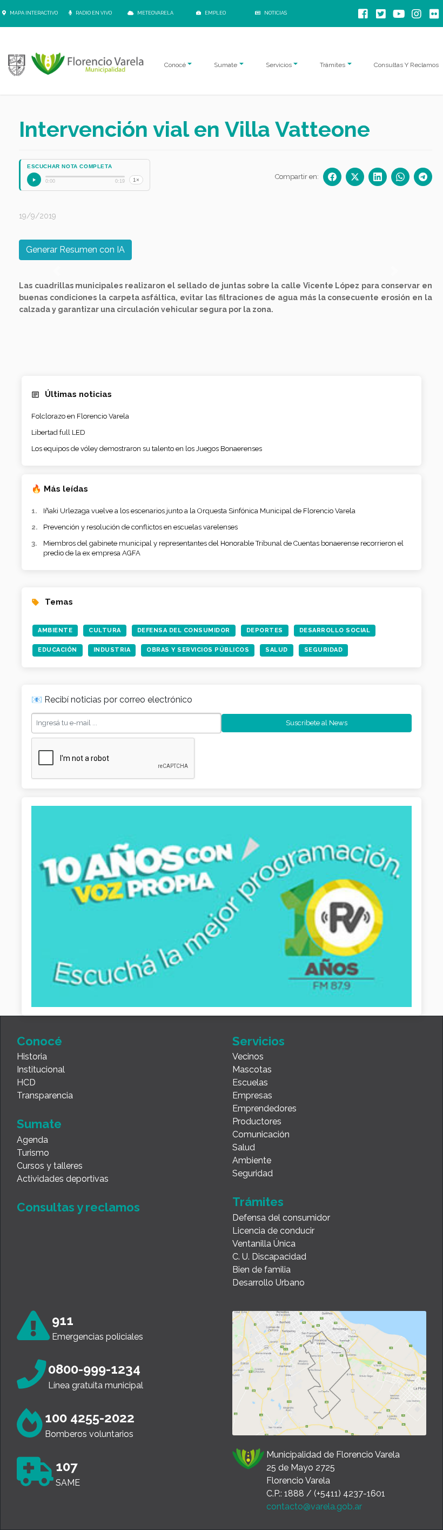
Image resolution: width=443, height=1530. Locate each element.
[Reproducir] (34, 180)
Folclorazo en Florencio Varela (80, 416)
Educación (57, 649)
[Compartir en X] (355, 177)
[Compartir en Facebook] (332, 177)
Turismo (33, 1153)
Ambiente (55, 630)
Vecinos (248, 1056)
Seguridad (323, 649)
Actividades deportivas (63, 1179)
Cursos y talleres (50, 1166)
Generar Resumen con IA (75, 249)
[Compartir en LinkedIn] (377, 177)
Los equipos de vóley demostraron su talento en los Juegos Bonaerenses (146, 449)
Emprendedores (264, 1108)
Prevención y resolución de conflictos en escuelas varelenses (140, 527)
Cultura (105, 630)
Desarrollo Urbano (268, 1282)
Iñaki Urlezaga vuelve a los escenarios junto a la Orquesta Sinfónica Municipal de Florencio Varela (199, 511)
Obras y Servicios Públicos (197, 649)
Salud (276, 649)
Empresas (252, 1095)
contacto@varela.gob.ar (314, 1506)
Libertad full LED (58, 432)
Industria (112, 649)
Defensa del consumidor (281, 1218)
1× (136, 180)
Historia (32, 1056)
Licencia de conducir (273, 1231)
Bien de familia (261, 1269)
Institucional (41, 1069)
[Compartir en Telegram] (423, 177)
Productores (256, 1121)
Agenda (32, 1140)
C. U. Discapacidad (269, 1256)
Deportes (264, 630)
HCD (26, 1082)
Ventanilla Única (264, 1243)
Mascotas (252, 1069)
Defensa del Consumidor (183, 630)
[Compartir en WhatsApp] (400, 177)
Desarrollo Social (335, 630)
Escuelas (250, 1082)
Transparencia (45, 1095)
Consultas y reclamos (78, 1207)
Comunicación (261, 1134)
